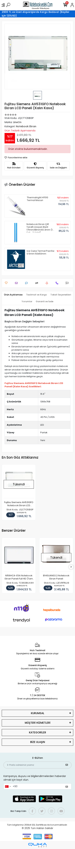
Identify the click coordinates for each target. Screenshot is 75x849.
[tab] (13, 294)
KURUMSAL (37, 713)
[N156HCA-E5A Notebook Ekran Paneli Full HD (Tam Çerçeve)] (19, 555)
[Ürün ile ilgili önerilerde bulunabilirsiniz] (68, 283)
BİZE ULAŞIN (37, 742)
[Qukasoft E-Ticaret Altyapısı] (37, 845)
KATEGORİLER (37, 732)
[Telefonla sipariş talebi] (58, 283)
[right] (71, 567)
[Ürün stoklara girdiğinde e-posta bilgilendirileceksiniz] (48, 283)
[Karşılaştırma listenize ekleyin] (38, 283)
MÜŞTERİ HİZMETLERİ (37, 723)
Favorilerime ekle (17, 157)
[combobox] (8, 786)
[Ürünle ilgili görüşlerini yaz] (27, 283)
